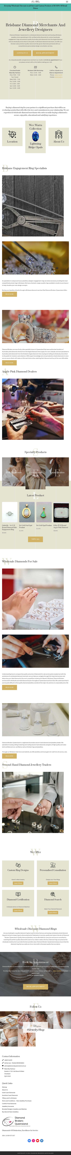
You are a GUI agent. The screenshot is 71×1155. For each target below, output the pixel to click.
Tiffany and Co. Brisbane (9, 1098)
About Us (5, 1090)
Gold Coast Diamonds (8, 1092)
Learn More (18, 883)
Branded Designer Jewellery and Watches (14, 1109)
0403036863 (59, 77)
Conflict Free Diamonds (9, 1103)
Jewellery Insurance (8, 1106)
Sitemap (4, 1087)
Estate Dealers (57, 472)
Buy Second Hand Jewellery (10, 1111)
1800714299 (58, 75)
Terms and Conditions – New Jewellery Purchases (16, 1100)
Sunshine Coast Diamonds (10, 1095)
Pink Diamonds (14, 472)
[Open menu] (67, 1)
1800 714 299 (57, 971)
